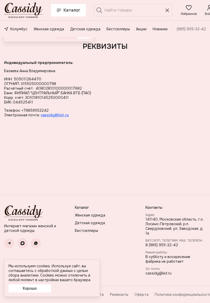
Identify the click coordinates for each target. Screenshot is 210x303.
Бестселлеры (118, 29)
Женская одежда (49, 29)
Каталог (72, 10)
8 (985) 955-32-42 (161, 245)
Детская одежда (85, 29)
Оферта (141, 294)
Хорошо (30, 288)
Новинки (160, 29)
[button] (189, 10)
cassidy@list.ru (158, 273)
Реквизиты (119, 294)
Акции (141, 29)
